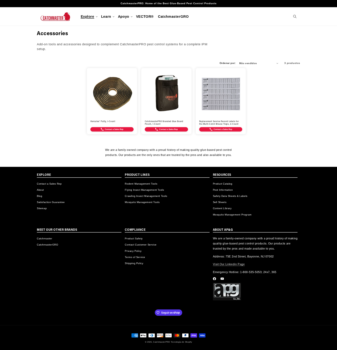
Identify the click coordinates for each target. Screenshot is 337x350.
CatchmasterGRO (47, 244)
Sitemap (42, 208)
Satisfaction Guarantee (51, 202)
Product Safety (134, 238)
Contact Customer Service (140, 244)
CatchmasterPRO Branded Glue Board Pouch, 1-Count (164, 122)
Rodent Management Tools (141, 183)
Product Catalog (222, 183)
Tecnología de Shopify (181, 342)
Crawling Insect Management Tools (146, 195)
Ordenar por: (228, 63)
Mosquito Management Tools (142, 202)
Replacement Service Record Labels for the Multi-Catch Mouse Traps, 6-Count (219, 122)
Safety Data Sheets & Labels (230, 195)
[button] (89, 16)
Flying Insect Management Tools (144, 189)
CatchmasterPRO (161, 342)
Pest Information (223, 189)
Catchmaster (44, 238)
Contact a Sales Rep (49, 183)
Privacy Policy (133, 251)
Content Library (222, 208)
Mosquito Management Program (232, 214)
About (40, 189)
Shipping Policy (134, 263)
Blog (39, 195)
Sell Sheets (220, 202)
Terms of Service (135, 257)
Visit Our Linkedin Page (229, 264)
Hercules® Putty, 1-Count (102, 121)
